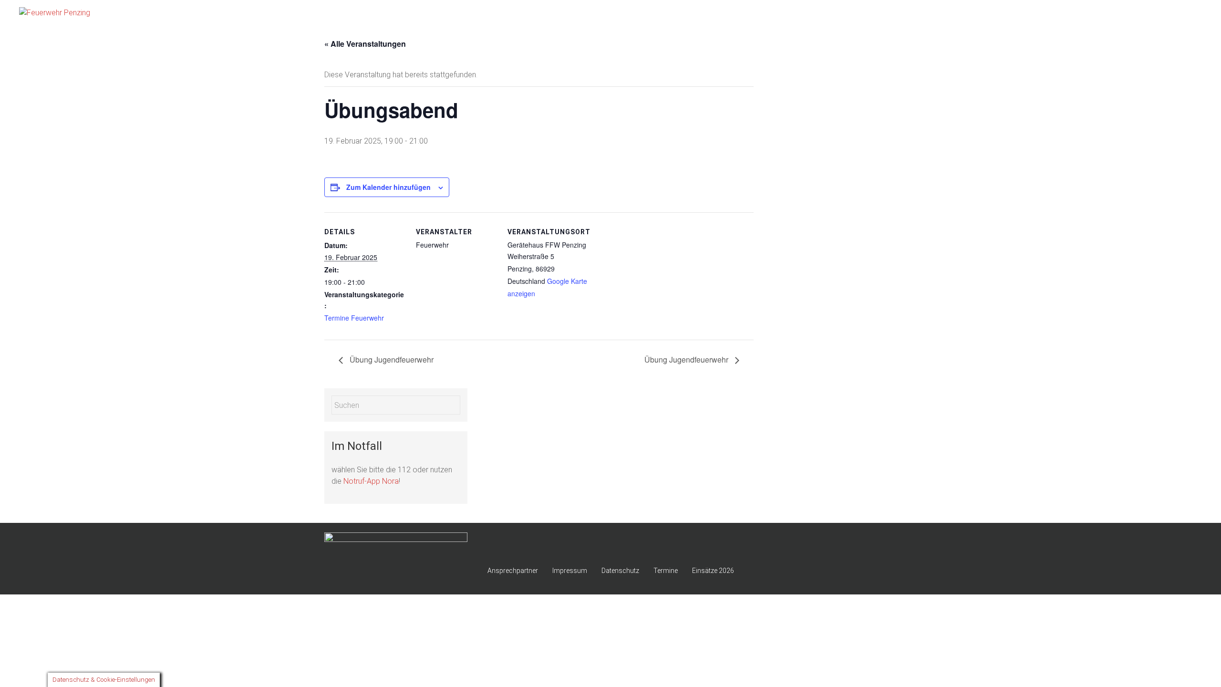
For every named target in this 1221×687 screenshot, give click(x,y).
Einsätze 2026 (1075, 14)
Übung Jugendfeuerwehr (391, 359)
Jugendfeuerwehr (1136, 14)
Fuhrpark (1025, 14)
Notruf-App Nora (371, 481)
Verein (1185, 14)
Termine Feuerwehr (354, 318)
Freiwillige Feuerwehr (967, 14)
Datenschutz (620, 570)
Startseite (907, 14)
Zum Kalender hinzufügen (388, 187)
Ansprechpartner (512, 570)
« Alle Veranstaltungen (365, 43)
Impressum (569, 570)
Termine (665, 570)
